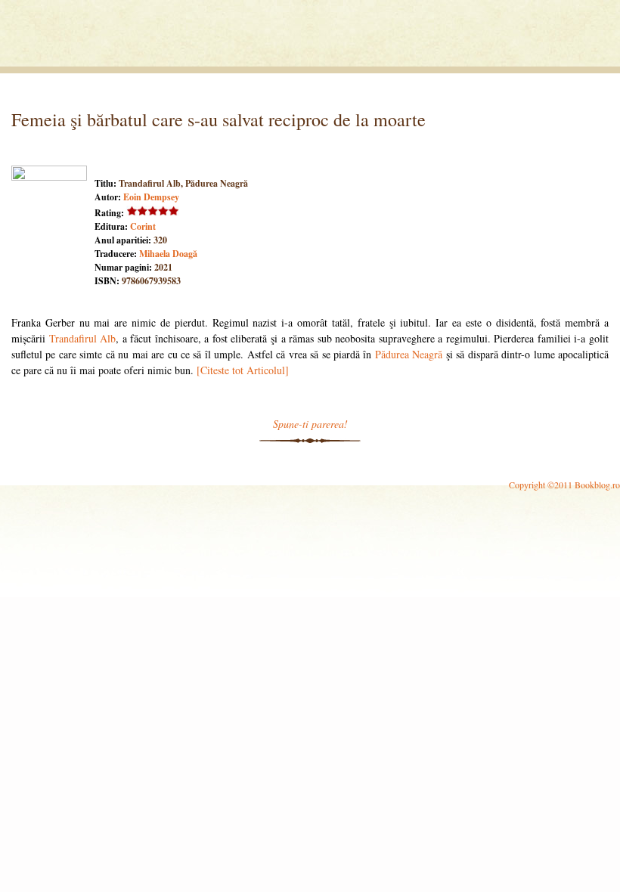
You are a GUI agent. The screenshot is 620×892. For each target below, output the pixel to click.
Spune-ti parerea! (310, 424)
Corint (143, 226)
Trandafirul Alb (82, 338)
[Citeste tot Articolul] (243, 370)
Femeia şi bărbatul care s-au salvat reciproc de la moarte (218, 119)
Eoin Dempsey (151, 196)
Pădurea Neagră (408, 354)
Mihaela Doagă (168, 253)
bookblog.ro (107, 37)
